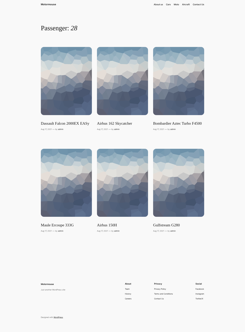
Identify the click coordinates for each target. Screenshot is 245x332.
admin (60, 129)
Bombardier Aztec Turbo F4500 (177, 123)
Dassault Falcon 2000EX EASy (65, 123)
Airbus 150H (107, 225)
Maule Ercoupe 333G (57, 225)
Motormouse (48, 4)
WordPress (58, 317)
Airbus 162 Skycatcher (114, 123)
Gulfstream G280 (166, 225)
